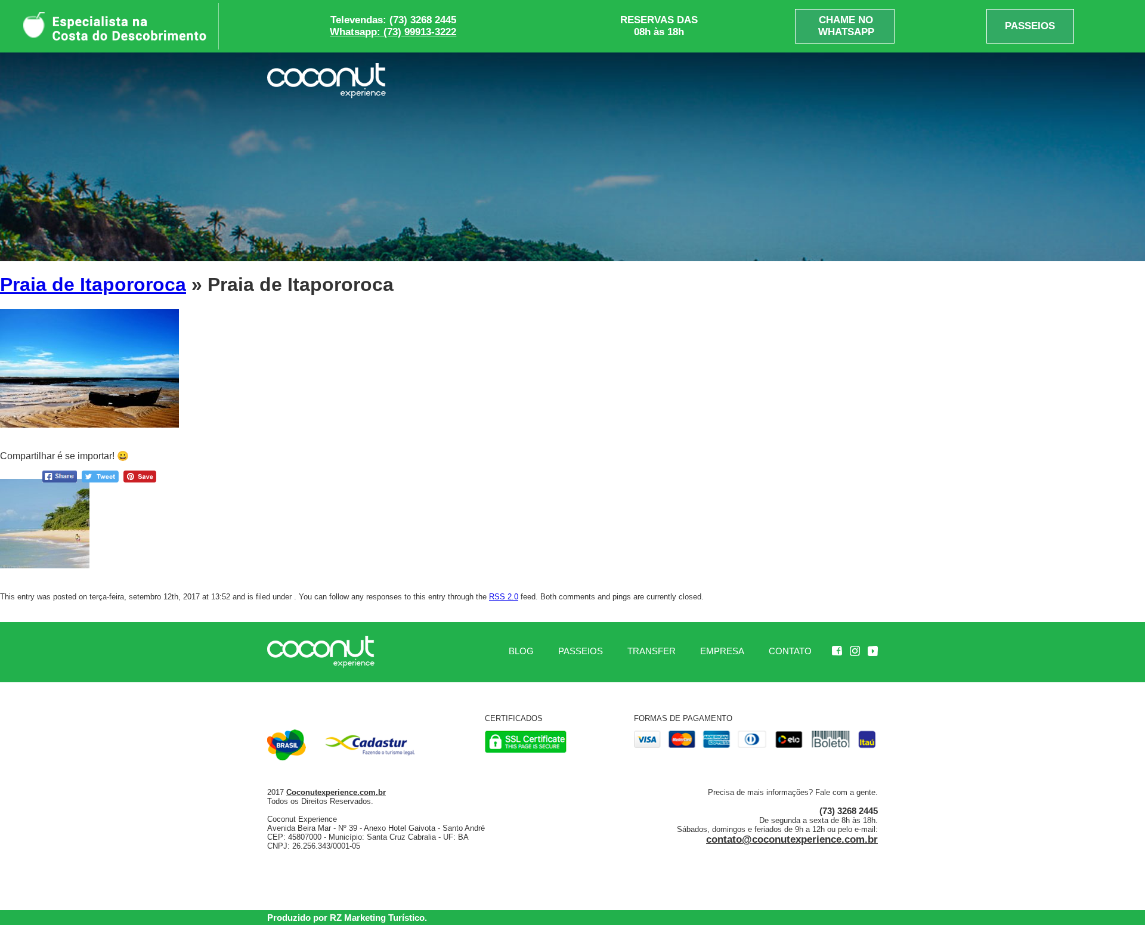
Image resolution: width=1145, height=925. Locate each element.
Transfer (651, 651)
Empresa (722, 651)
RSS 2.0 (503, 596)
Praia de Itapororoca (93, 284)
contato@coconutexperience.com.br (792, 839)
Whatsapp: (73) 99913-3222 (393, 32)
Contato (790, 651)
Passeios (580, 651)
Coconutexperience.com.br (336, 792)
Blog (521, 651)
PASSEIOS (1030, 26)
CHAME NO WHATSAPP (846, 26)
